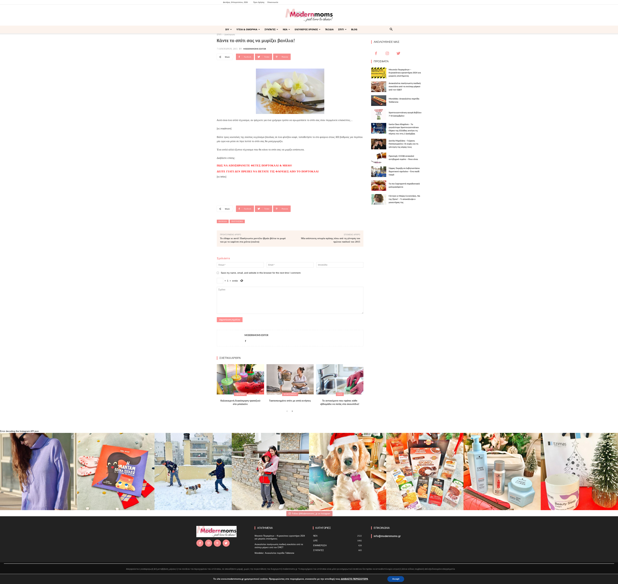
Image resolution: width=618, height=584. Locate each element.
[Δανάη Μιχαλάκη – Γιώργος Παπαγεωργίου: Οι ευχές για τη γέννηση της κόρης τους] (378, 144)
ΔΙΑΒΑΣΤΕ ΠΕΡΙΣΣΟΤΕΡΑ (354, 578)
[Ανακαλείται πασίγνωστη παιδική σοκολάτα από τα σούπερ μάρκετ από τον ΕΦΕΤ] (378, 86)
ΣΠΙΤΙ (341, 29)
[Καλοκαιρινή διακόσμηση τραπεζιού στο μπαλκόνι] (240, 379)
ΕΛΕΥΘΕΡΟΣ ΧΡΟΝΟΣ (306, 29)
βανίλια (223, 221)
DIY (227, 29)
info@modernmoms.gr (387, 536)
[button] (391, 29)
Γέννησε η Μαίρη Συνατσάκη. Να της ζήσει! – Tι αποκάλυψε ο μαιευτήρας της (404, 199)
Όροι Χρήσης (258, 2)
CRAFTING (240, 394)
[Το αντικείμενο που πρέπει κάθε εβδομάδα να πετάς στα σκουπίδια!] (339, 379)
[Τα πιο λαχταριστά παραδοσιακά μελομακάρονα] (378, 185)
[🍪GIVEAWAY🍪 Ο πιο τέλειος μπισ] (425, 471)
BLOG (354, 29)
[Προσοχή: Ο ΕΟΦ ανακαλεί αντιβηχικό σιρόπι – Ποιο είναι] (378, 158)
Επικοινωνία (272, 2)
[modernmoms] (309, 15)
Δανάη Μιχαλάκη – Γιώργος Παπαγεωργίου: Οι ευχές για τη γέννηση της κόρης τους (403, 144)
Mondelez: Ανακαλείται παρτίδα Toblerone (274, 553)
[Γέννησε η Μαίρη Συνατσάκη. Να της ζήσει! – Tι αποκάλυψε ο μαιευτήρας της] (378, 199)
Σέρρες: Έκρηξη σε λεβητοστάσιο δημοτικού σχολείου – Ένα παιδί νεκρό (404, 171)
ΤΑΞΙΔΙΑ (329, 29)
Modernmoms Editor (254, 49)
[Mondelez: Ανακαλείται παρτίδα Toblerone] (378, 100)
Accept (395, 578)
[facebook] (245, 340)
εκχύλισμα (237, 221)
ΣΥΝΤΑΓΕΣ (270, 29)
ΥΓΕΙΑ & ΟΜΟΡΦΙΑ (246, 29)
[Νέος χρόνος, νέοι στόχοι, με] (270, 471)
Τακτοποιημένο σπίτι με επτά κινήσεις (290, 401)
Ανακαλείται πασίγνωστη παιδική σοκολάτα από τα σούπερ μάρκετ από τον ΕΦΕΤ (405, 86)
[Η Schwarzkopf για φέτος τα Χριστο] (502, 471)
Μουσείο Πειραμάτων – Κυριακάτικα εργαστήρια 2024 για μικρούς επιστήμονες (405, 73)
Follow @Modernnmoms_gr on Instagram (311, 513)
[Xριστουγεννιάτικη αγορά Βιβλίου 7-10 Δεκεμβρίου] (378, 114)
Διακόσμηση (290, 394)
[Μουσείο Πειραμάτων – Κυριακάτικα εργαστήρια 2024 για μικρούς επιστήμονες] (378, 73)
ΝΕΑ (285, 29)
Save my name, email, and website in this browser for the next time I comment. (261, 272)
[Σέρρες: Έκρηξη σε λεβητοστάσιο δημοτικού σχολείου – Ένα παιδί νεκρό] (378, 171)
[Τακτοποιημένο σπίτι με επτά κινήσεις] (290, 379)
